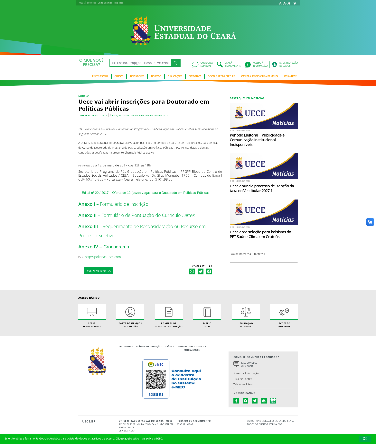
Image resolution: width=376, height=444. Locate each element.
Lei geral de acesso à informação (169, 325)
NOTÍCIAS (83, 96)
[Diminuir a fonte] (285, 3)
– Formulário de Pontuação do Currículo (136, 215)
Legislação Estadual (246, 325)
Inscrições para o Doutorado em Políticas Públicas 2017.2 (140, 115)
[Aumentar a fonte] (289, 3)
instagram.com (246, 401)
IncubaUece (126, 346)
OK (365, 438)
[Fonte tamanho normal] (280, 3)
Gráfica (169, 346)
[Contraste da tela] (294, 3)
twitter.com (255, 401)
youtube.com (264, 401)
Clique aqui (123, 438)
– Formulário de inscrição (113, 204)
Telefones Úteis (243, 384)
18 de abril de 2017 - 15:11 (92, 115)
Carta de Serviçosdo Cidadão (130, 325)
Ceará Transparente (92, 325)
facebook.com (236, 401)
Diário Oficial (207, 325)
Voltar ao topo (96, 270)
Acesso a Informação (246, 373)
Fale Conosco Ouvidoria (249, 364)
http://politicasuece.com (103, 256)
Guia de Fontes (242, 379)
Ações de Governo (284, 325)
